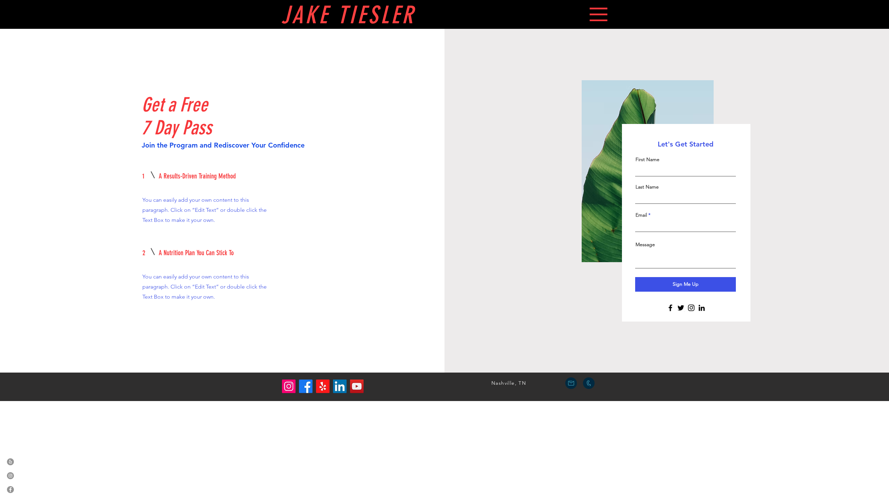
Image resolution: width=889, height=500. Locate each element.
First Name (647, 159)
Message (645, 244)
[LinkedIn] (701, 307)
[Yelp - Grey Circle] (10, 461)
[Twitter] (680, 307)
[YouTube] (357, 386)
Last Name (647, 186)
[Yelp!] (323, 386)
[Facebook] (670, 307)
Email (641, 214)
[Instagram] (691, 307)
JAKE (309, 15)
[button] (598, 14)
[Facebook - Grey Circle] (10, 489)
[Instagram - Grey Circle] (10, 475)
